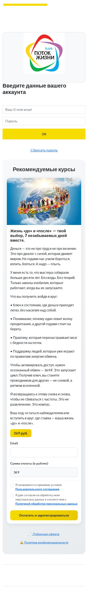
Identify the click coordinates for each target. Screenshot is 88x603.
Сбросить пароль (44, 150)
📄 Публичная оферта (44, 534)
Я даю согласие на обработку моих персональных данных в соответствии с (46, 499)
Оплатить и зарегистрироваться (44, 515)
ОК (44, 134)
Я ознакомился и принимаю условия (38, 487)
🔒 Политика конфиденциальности (44, 542)
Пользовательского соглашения (37, 489)
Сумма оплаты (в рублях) (29, 463)
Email (14, 443)
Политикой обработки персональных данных (46, 503)
